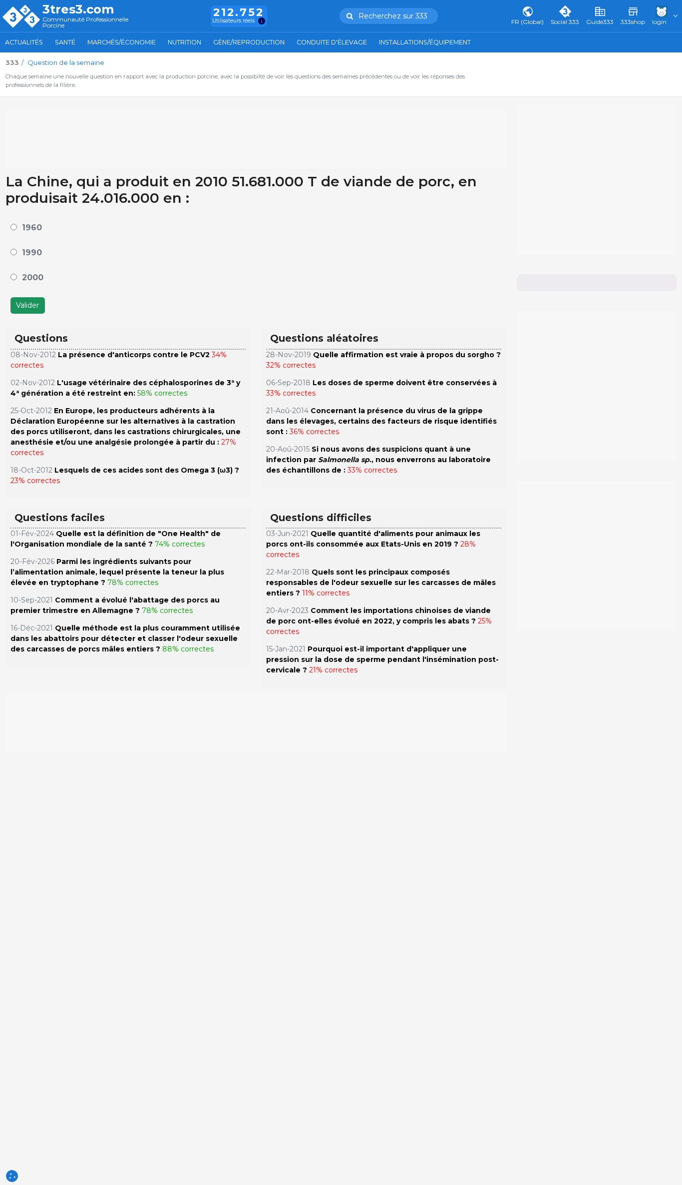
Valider (27, 305)
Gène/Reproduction (249, 42)
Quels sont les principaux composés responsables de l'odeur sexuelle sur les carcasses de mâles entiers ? (381, 582)
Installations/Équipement (425, 42)
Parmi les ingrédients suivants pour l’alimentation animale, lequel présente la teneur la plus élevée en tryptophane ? (117, 572)
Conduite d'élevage (332, 42)
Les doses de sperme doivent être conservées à (405, 382)
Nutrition (184, 42)
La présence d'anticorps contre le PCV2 (134, 354)
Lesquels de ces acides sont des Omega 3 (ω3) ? (146, 470)
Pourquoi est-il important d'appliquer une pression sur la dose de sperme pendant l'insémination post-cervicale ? (382, 659)
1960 (32, 227)
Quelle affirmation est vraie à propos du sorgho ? (407, 354)
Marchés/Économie (121, 42)
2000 (32, 277)
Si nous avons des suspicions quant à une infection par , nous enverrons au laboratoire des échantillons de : (378, 460)
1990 (32, 252)
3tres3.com (78, 9)
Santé (65, 42)
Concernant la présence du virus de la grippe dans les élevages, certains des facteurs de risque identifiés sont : (381, 421)
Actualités (24, 42)
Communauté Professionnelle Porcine (85, 22)
